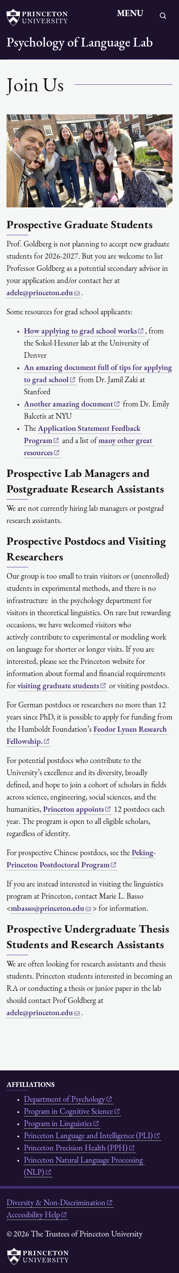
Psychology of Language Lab (80, 43)
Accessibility (33, 1216)
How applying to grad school (80, 332)
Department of (64, 1100)
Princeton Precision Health (76, 1149)
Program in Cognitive (68, 1112)
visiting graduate (58, 686)
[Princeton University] (41, 17)
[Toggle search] (163, 16)
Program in (58, 1124)
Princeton (73, 810)
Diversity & (56, 1203)
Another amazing (68, 405)
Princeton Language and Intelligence (88, 1136)
